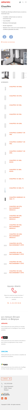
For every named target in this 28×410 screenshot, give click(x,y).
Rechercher (23, 2)
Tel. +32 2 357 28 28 (14, 303)
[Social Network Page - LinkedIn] (2, 399)
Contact (5, 379)
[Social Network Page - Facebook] (5, 399)
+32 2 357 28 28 (8, 383)
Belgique (20, 2)
